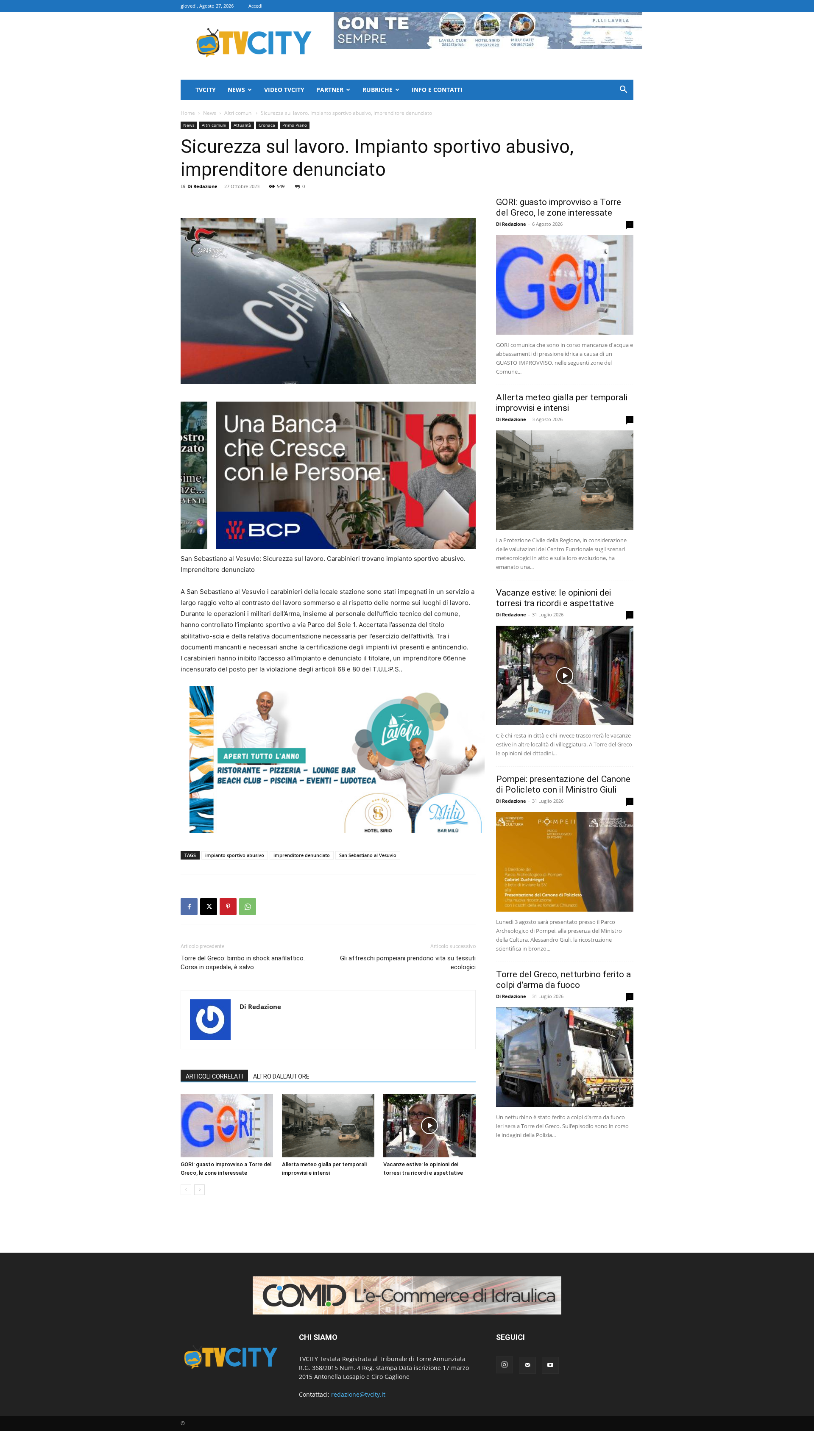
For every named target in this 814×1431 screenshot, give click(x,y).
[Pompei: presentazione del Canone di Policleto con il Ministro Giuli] (564, 862)
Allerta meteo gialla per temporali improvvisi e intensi (561, 402)
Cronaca (267, 125)
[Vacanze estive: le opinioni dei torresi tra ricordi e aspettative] (429, 1125)
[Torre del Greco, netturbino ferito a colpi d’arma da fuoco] (564, 1057)
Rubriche (377, 90)
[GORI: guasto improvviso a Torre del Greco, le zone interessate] (227, 1125)
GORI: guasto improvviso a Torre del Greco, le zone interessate (558, 207)
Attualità (242, 125)
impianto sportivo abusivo (234, 855)
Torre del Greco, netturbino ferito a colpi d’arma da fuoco (563, 979)
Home (188, 112)
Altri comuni (238, 112)
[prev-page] (186, 1189)
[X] (208, 906)
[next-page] (199, 1189)
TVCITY (205, 90)
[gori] (372, 475)
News (236, 90)
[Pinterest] (228, 906)
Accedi (255, 6)
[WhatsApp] (247, 906)
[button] (623, 90)
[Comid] (407, 1295)
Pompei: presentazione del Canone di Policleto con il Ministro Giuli (563, 784)
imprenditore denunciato (301, 855)
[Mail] (527, 1365)
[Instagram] (504, 1364)
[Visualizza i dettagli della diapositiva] (337, 759)
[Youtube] (550, 1365)
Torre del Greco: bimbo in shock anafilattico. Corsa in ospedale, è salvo (243, 962)
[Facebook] (189, 906)
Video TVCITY (284, 90)
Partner (329, 90)
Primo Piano (294, 125)
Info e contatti (437, 90)
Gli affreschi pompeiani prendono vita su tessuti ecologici (408, 962)
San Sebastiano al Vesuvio (367, 855)
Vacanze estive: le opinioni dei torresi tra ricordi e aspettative (555, 598)
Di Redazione (202, 186)
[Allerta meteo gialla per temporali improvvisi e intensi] (328, 1125)
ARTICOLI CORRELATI (214, 1076)
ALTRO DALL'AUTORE (281, 1076)
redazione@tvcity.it (358, 1394)
